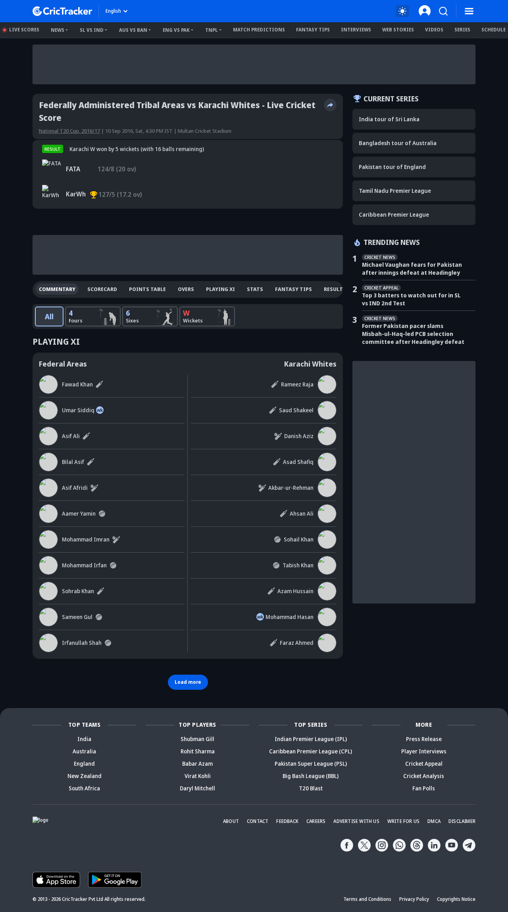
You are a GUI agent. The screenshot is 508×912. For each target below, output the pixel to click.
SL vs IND (92, 30)
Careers (315, 821)
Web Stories (398, 29)
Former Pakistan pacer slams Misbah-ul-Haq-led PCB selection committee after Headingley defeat (413, 333)
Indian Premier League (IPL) (311, 739)
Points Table (147, 289)
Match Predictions (259, 29)
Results (335, 289)
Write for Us (403, 821)
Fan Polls (423, 788)
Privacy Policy (414, 899)
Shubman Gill (197, 739)
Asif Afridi (75, 487)
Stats (255, 289)
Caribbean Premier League (394, 214)
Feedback (287, 821)
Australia (84, 751)
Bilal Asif (73, 462)
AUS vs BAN (133, 30)
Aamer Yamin (79, 513)
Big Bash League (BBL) (311, 776)
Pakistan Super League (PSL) (311, 763)
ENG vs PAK (176, 30)
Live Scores (24, 29)
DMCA (434, 821)
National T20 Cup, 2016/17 (69, 130)
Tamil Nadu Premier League (395, 190)
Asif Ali (71, 436)
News (57, 30)
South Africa (84, 788)
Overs (186, 289)
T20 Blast (311, 788)
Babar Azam (197, 763)
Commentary (57, 289)
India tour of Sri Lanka (389, 119)
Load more (188, 682)
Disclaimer (461, 821)
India (84, 739)
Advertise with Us (356, 821)
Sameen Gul (77, 617)
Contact (257, 821)
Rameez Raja (297, 384)
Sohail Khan (299, 539)
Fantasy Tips (313, 29)
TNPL (211, 30)
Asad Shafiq (298, 462)
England (84, 763)
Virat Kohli (198, 776)
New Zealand (84, 776)
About (231, 821)
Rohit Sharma (198, 751)
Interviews (356, 29)
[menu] (469, 11)
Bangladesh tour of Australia (398, 143)
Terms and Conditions (367, 899)
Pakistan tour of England (392, 167)
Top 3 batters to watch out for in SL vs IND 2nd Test (411, 299)
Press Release (424, 739)
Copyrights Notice (456, 899)
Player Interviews (423, 751)
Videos (434, 29)
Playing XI (220, 289)
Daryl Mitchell (197, 788)
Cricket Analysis (423, 776)
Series (462, 29)
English (113, 11)
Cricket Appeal (424, 763)
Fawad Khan (77, 384)
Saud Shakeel (296, 410)
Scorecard (102, 289)
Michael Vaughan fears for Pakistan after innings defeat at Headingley (412, 268)
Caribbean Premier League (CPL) (310, 751)
